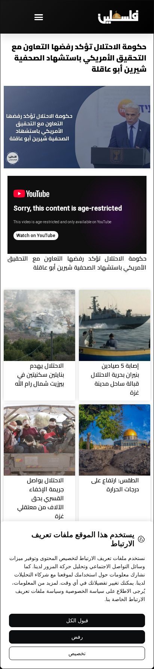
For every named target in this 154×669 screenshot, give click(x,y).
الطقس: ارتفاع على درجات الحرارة (115, 484)
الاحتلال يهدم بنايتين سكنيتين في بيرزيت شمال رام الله (39, 374)
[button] (38, 17)
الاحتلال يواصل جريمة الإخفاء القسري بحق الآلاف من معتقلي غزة (40, 498)
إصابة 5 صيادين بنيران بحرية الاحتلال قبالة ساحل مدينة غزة (115, 379)
